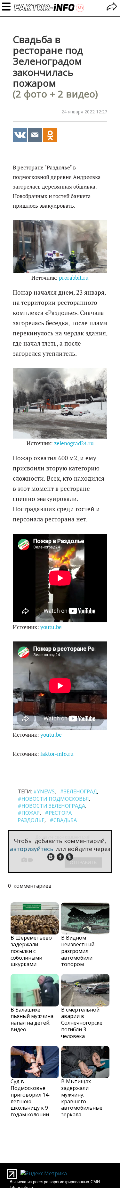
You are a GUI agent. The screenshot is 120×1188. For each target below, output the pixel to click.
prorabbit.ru (74, 277)
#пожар (29, 812)
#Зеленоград (78, 791)
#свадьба (63, 820)
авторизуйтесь (31, 849)
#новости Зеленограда (51, 805)
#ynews (44, 791)
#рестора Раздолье (45, 816)
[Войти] (112, 7)
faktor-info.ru (57, 753)
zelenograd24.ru (74, 443)
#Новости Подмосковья (53, 798)
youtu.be (51, 627)
